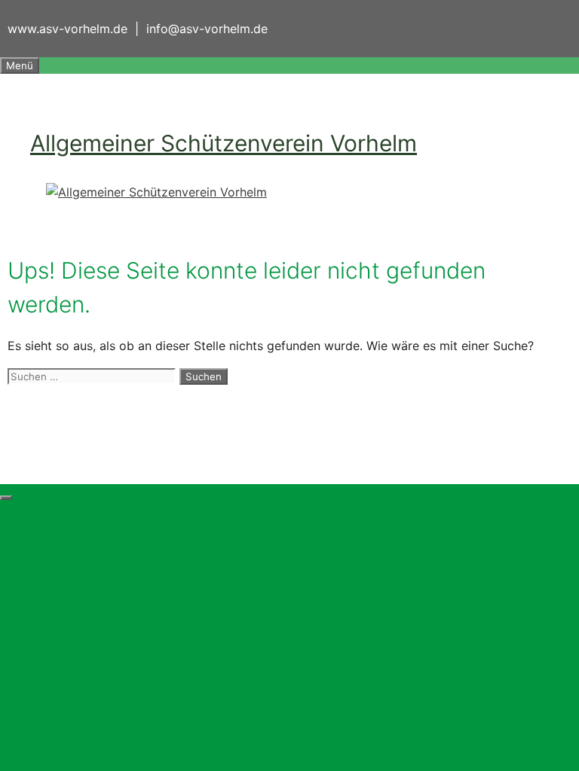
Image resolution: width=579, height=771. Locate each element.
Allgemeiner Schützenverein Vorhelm (223, 143)
